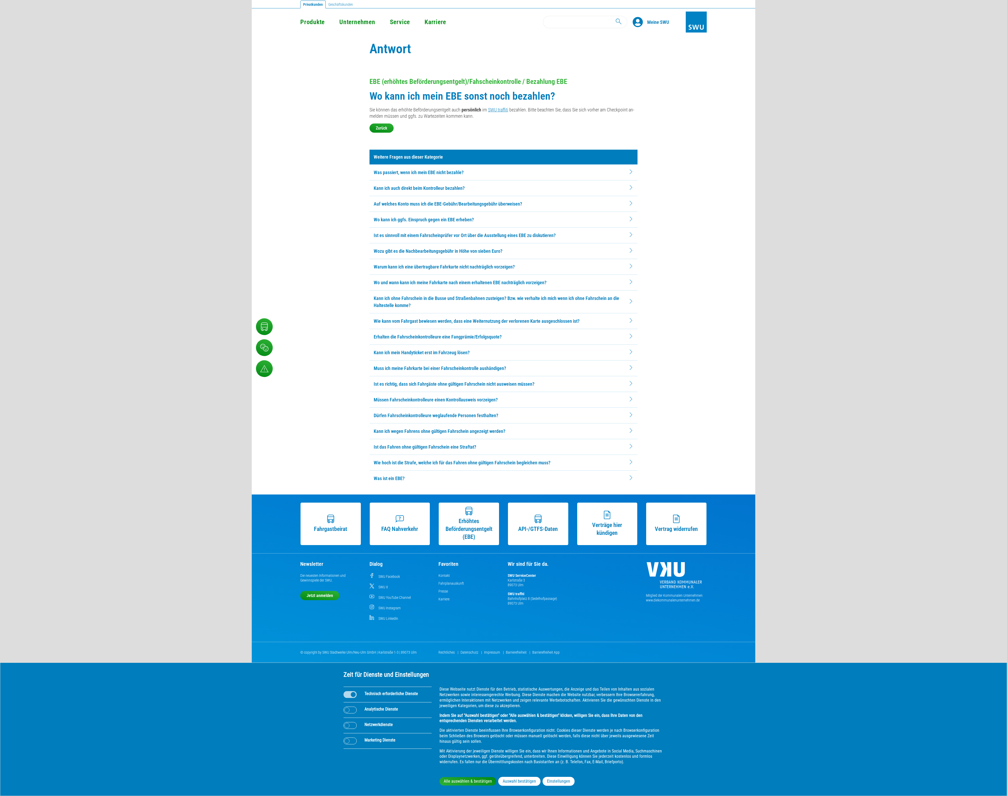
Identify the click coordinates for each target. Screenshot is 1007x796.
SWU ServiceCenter (522, 575)
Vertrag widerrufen (676, 529)
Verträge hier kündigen (607, 529)
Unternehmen (357, 22)
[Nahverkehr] (264, 326)
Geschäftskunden (340, 4)
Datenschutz (469, 652)
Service (400, 22)
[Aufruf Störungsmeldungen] (264, 368)
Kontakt (444, 575)
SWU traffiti (498, 109)
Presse (443, 591)
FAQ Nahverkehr (399, 529)
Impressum (492, 652)
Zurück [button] (381, 128)
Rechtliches (447, 652)
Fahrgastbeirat (330, 529)
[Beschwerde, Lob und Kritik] (264, 347)
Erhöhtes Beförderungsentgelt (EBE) (469, 529)
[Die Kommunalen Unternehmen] (674, 577)
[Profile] (640, 22)
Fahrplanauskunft (451, 583)
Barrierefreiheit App (546, 652)
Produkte (312, 22)
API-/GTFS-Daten (538, 529)
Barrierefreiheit (516, 652)
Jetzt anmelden (320, 595)
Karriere (435, 22)
